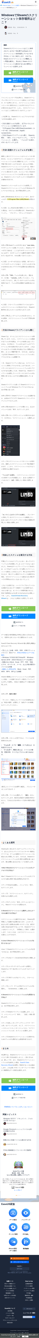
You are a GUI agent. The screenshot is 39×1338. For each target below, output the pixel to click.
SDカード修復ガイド (9, 1283)
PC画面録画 (29, 1297)
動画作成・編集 (29, 1295)
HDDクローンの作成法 (10, 1295)
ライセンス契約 (20, 1332)
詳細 (18, 1336)
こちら (29, 1272)
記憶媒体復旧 (29, 1283)
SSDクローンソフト (10, 1297)
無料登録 (19, 1269)
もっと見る (17, 1192)
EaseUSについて (10, 1308)
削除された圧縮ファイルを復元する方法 (17, 1140)
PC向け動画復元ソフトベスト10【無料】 (17, 1150)
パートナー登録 (10, 1313)
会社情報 (10, 1311)
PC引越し (29, 1293)
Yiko (14, 33)
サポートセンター (10, 1318)
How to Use (6, 5)
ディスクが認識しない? (10, 1288)
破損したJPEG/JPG (9, 669)
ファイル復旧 (15, 5)
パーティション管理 (29, 1288)
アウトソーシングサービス (10, 1320)
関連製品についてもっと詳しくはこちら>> (18, 1107)
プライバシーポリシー (13, 1332)
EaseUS (8, 2)
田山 (14, 27)
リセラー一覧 (10, 1315)
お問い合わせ (27, 1332)
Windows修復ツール (10, 1286)
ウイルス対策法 (10, 1290)
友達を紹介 (10, 1322)
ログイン (25, 1271)
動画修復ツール (10, 1293)
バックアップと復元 (29, 1290)
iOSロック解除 (29, 1300)
